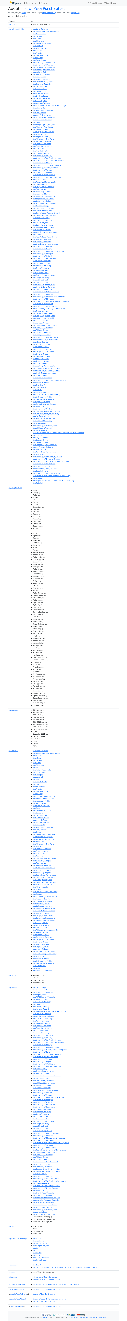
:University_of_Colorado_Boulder (46, 1047)
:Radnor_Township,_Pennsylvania (46, 31)
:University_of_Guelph (42, 409)
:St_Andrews (39, 956)
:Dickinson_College (41, 273)
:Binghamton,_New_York (43, 199)
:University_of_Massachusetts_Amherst (49, 297)
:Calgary (37, 808)
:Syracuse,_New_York (42, 239)
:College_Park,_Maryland (43, 351)
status (12, 1226)
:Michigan (38, 775)
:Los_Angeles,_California (43, 447)
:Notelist (37, 1253)
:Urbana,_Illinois (40, 179)
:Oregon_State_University (43, 187)
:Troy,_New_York (40, 189)
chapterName (15, 488)
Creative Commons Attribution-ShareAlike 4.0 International (86, 1317)
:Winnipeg (38, 58)
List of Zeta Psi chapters (43, 8)
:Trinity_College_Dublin (42, 289)
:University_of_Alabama (43, 1035)
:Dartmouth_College (41, 218)
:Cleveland (38, 813)
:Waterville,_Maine (41, 383)
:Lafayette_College (41, 392)
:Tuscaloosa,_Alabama (42, 901)
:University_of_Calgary (42, 156)
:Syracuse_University (42, 242)
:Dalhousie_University (42, 356)
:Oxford (37, 122)
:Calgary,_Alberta (40, 437)
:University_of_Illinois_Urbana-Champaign (50, 1049)
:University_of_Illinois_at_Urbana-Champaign (51, 461)
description (14, 24)
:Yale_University (40, 184)
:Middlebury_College (42, 230)
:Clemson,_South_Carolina (44, 796)
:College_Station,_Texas (43, 313)
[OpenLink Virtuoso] (46, 1315)
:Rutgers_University (41, 136)
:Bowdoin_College (41, 206)
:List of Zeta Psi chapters (45, 1277)
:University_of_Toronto (42, 170)
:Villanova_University (42, 261)
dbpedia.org (75, 13)
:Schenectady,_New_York (43, 139)
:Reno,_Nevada (39, 134)
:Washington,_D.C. (41, 55)
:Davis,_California (40, 29)
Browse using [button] (30, 3)
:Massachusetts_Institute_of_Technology (49, 105)
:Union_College (40, 375)
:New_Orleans (39, 113)
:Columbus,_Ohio (40, 86)
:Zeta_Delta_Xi (39, 387)
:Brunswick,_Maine (41, 311)
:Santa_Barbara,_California (44, 287)
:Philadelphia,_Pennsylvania (44, 452)
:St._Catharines (39, 423)
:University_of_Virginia (42, 172)
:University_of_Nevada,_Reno (45, 426)
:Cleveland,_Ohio (40, 442)
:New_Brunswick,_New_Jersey (45, 232)
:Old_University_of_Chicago (44, 404)
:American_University (42, 265)
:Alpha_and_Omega (41, 402)
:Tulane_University (41, 153)
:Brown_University (41, 268)
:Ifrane (36, 968)
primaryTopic (16, 1306)
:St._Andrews (39, 478)
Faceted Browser (95, 3)
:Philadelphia (39, 787)
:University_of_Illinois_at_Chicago (46, 459)
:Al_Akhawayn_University (43, 1202)
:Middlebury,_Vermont (42, 428)
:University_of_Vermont (43, 304)
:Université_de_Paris (41, 466)
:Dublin (37, 39)
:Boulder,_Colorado (41, 347)
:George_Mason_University (44, 275)
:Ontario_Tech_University (43, 1193)
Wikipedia (46, 1317)
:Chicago (37, 36)
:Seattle (37, 846)
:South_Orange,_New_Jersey (44, 373)
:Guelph (37, 889)
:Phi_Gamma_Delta (41, 416)
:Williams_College (40, 330)
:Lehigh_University (41, 277)
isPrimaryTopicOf (17, 1289)
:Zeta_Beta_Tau (39, 385)
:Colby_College (39, 60)
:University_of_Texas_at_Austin (45, 168)
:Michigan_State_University (44, 227)
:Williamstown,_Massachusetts (45, 340)
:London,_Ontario (40, 320)
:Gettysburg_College (42, 191)
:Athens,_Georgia (40, 342)
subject (12, 1265)
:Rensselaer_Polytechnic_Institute (46, 371)
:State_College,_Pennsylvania (45, 237)
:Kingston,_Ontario (41, 361)
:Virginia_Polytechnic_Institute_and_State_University (53, 480)
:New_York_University (42, 115)
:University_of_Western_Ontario (46, 306)
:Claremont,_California (42, 349)
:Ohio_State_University (42, 120)
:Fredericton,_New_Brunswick (45, 445)
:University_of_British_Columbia (46, 292)
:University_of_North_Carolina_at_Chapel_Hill (51, 301)
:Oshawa (37, 234)
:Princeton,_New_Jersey (43, 127)
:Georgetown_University (43, 225)
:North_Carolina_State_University (46, 394)
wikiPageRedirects (18, 1294)
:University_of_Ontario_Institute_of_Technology (52, 476)
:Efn (35, 1250)
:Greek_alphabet (40, 96)
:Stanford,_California (42, 141)
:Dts (35, 1248)
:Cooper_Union (40, 89)
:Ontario (37, 50)
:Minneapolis (39, 108)
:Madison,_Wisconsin (42, 103)
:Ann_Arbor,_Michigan (42, 74)
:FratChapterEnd (40, 1241)
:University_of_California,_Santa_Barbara (49, 380)
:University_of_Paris (41, 1052)
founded (13, 710)
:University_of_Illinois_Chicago (45, 1188)
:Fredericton (38, 767)
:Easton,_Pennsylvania (42, 220)
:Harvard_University (41, 98)
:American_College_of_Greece (45, 1205)
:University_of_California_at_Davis (46, 473)
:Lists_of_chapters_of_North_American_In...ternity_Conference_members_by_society (65, 1267)
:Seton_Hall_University (42, 421)
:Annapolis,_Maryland (42, 194)
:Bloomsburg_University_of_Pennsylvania (49, 308)
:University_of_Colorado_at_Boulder (47, 457)
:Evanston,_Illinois (41, 93)
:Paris (36, 784)
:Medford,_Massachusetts (44, 366)
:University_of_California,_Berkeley (47, 158)
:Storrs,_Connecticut (42, 335)
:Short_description (41, 1258)
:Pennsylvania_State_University (45, 325)
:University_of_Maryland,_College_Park (48, 251)
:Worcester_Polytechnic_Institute (46, 411)
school (13, 987)
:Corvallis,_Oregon (41, 354)
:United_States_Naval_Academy (46, 244)
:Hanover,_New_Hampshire (44, 318)
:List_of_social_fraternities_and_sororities (49, 1299)
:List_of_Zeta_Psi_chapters (47, 1289)
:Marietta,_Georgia (41, 323)
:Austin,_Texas (39, 77)
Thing (24, 13)
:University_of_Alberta (42, 246)
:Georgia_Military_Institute (44, 418)
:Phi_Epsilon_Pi (39, 34)
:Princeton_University (42, 282)
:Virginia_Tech (39, 995)
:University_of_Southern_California (47, 165)
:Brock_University (40, 406)
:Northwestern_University (44, 117)
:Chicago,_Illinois (40, 440)
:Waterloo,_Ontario (41, 263)
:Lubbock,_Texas (40, 101)
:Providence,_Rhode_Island (44, 285)
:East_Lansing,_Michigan (43, 397)
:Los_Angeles (39, 772)
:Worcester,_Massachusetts (44, 182)
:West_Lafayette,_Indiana (43, 399)
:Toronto (37, 53)
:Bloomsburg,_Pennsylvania (44, 203)
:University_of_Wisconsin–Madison (47, 177)
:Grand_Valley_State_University (45, 1214)
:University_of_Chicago (42, 163)
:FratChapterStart (40, 1243)
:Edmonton (38, 41)
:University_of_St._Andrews (44, 464)
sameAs (13, 1277)
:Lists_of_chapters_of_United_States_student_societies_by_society (58, 433)
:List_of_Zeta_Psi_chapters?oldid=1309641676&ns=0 (56, 1284)
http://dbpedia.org (49, 13)
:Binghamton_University (43, 344)
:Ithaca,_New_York (41, 359)
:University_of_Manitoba (43, 294)
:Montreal (38, 46)
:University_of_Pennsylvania (44, 258)
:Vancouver (38, 856)
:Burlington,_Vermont (42, 270)
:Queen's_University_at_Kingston (46, 368)
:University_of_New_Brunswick (45, 337)
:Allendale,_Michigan (42, 861)
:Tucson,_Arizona (40, 148)
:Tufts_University (40, 151)
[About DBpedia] (14, 3)
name (12, 975)
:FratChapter (39, 1238)
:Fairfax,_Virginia (40, 222)
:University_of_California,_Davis (46, 1178)
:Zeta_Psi (37, 390)
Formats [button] (43, 3)
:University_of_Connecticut (44, 62)
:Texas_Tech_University (42, 146)
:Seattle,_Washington (42, 454)
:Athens (37, 758)
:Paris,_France (39, 449)
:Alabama (37, 755)
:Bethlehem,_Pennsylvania (44, 196)
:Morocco (37, 779)
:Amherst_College (40, 72)
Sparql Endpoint (112, 3)
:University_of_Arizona (42, 378)
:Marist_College (40, 430)
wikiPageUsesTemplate (19, 1238)
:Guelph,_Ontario (40, 471)
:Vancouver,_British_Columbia (45, 469)
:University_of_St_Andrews (44, 1107)
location (13, 751)
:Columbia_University (42, 84)
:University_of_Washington (44, 175)
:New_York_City (40, 48)
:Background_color (41, 1246)
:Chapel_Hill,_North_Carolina (44, 215)
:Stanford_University (42, 144)
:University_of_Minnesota (43, 299)
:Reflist (36, 1255)
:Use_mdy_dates (40, 1260)
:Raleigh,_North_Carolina (43, 132)
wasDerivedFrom (17, 1284)
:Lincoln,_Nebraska (41, 363)
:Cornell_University (41, 91)
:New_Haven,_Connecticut (44, 110)
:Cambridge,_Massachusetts (44, 208)
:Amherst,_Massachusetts (44, 70)
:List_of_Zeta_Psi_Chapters (44, 1294)
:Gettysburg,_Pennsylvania (44, 316)
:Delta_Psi (38, 483)
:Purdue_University (41, 129)
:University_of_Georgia (42, 249)
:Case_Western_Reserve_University (47, 213)
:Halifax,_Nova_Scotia (42, 43)
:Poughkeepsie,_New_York (44, 125)
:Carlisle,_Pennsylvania (42, 211)
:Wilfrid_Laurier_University (44, 67)
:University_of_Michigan (43, 254)
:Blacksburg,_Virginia (42, 201)
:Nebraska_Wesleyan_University (46, 414)
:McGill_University (41, 280)
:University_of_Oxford (42, 256)
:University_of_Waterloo (43, 65)
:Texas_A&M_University (42, 328)
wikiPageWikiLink (17, 29)
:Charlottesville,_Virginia (43, 82)
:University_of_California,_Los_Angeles (48, 160)
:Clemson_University (42, 1116)
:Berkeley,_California (41, 79)
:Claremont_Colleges (42, 332)
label (12, 1272)
